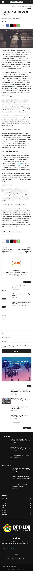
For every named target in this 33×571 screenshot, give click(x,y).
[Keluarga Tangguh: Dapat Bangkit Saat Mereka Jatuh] (6, 304)
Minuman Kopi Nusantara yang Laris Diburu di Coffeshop (8, 251)
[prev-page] (2, 310)
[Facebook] (7, 25)
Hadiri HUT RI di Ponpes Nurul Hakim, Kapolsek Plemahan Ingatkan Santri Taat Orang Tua (20, 391)
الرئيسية (9, 6)
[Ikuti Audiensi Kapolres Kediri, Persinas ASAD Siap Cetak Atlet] (6, 409)
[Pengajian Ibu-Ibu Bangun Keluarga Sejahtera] (6, 288)
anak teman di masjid (6, 233)
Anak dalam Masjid (10, 231)
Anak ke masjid (19, 231)
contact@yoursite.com (11, 548)
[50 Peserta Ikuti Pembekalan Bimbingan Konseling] (6, 296)
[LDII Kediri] (20, 18)
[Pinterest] (14, 25)
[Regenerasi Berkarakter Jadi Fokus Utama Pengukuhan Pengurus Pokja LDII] (6, 401)
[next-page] (5, 310)
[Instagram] (19, 558)
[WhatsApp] (18, 25)
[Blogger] (8, 558)
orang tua (14, 86)
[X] (11, 25)
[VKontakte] (23, 558)
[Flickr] (16, 558)
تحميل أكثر (16, 423)
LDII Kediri (16, 18)
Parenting (14, 6)
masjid (20, 163)
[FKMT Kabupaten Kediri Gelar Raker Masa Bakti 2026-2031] (6, 418)
